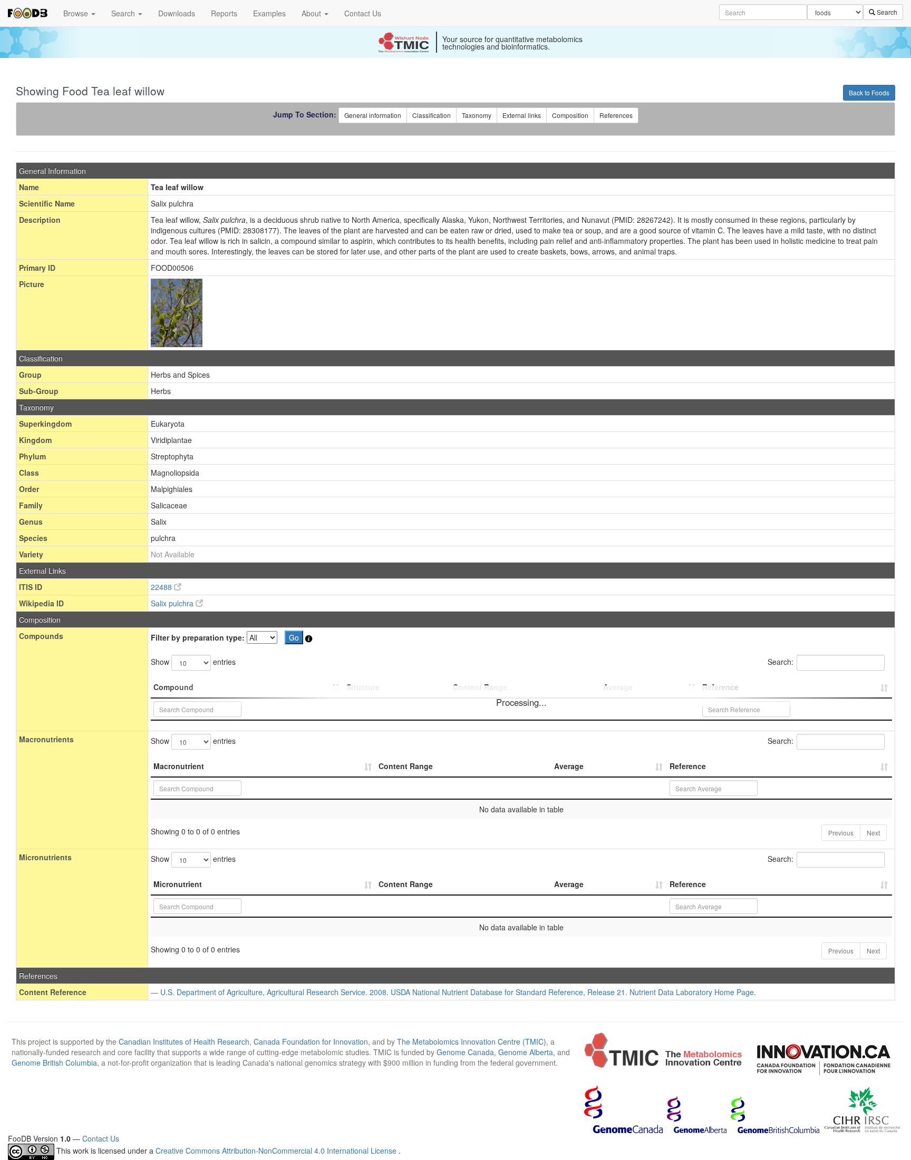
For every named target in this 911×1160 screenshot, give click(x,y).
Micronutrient (177, 884)
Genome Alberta (525, 1052)
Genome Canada (465, 1052)
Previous (841, 832)
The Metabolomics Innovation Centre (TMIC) (471, 1041)
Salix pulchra (173, 603)
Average (569, 766)
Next (873, 832)
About (312, 13)
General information (372, 115)
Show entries (193, 661)
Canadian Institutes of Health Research (184, 1041)
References (616, 115)
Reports (224, 13)
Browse (76, 13)
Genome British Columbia (54, 1062)
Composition (570, 115)
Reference (688, 766)
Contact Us (362, 13)
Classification (431, 115)
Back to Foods (869, 92)
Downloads (176, 13)
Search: (780, 661)
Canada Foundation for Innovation (311, 1041)
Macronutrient (178, 766)
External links (521, 115)
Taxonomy (476, 115)
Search (124, 13)
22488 (162, 587)
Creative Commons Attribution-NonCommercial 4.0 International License (277, 1150)
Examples (269, 13)
